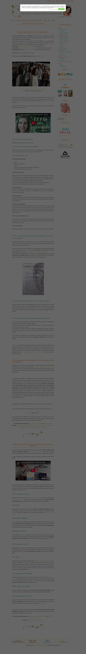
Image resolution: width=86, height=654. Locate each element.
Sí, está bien (61, 9)
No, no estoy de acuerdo (53, 9)
